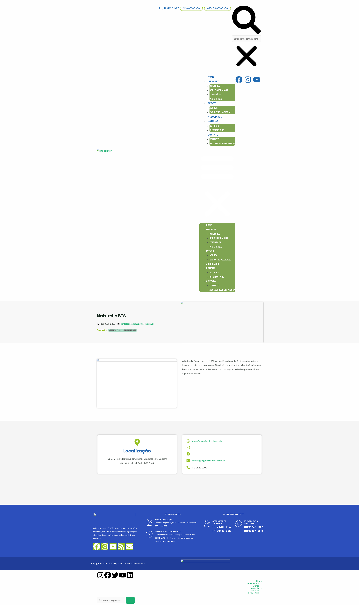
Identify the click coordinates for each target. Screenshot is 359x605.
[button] (246, 21)
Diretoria (215, 86)
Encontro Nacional (220, 112)
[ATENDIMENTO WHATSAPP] (238, 523)
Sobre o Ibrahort (219, 90)
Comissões (215, 94)
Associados (215, 116)
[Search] (130, 600)
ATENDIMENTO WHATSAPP (251, 522)
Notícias (213, 121)
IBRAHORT (213, 81)
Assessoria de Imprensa (222, 143)
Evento (212, 103)
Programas (216, 99)
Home (211, 76)
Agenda (214, 108)
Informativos (217, 130)
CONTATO (213, 134)
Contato (214, 139)
